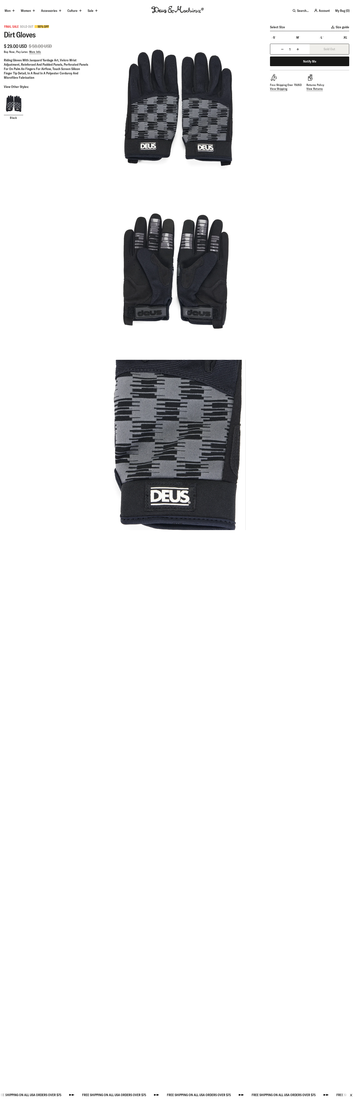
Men (8, 10)
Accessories (49, 10)
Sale (90, 10)
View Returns (314, 89)
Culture (72, 10)
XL (345, 37)
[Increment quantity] (298, 49)
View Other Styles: (16, 87)
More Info (35, 52)
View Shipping (278, 89)
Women (26, 10)
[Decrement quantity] (282, 49)
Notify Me (309, 61)
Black (13, 118)
